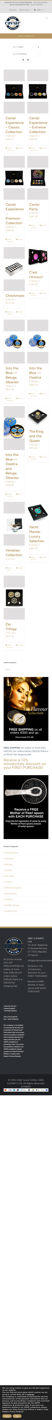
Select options (10, 149)
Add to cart (9, 569)
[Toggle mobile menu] (47, 18)
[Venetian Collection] (14, 524)
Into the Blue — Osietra (35, 372)
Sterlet (8, 870)
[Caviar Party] (37, 178)
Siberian (9, 858)
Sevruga (9, 876)
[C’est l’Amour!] (37, 257)
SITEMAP (26, 1086)
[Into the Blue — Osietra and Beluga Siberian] (14, 428)
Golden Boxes (12, 905)
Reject (17, 1416)
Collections (11, 911)
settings (30, 1394)
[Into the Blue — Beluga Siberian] (14, 342)
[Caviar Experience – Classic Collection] (14, 91)
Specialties (11, 893)
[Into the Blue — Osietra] (37, 342)
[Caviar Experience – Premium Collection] (14, 178)
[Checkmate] (14, 269)
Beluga (8, 864)
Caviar (8, 882)
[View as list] (28, 60)
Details (20, 148)
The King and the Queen (36, 436)
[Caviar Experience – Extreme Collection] (37, 91)
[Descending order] (38, 47)
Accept (7, 1416)
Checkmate (15, 295)
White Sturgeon (13, 887)
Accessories (11, 852)
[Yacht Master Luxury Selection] (37, 512)
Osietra (9, 899)
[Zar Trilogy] (14, 598)
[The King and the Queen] (37, 416)
